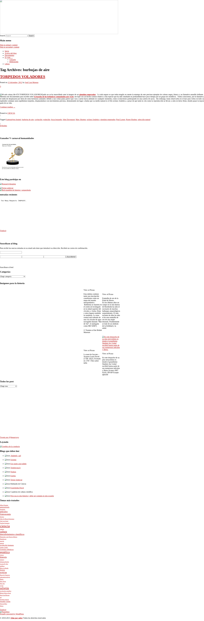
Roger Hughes (131, 120)
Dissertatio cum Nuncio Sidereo (8, 537)
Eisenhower (3, 539)
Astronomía (5, 514)
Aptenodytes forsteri (13, 120)
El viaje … (9, 57)
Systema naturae (4, 599)
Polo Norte (3, 581)
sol (1, 597)
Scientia (13, 460)
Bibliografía (13, 62)
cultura (3, 531)
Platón (1, 579)
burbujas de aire (28, 120)
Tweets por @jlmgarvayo (9, 437)
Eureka (13, 476)
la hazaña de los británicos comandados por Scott (54, 97)
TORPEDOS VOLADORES (22, 76)
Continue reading (7, 107)
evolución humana (7, 545)
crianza (2, 529)
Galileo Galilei (4, 547)
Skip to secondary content (9, 47)
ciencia (5, 526)
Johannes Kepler (4, 561)
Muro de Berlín (4, 568)
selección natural (144, 120)
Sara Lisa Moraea (4, 595)
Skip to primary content (8, 45)
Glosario (12, 60)
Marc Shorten (81, 120)
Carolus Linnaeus (4, 523)
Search (2, 36)
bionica (2, 516)
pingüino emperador (87, 94)
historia (3, 557)
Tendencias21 (15, 468)
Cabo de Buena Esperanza (7, 519)
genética (5, 552)
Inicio (7, 51)
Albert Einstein (4, 505)
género (2, 555)
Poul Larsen (120, 120)
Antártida (2, 509)
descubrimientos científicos (12, 534)
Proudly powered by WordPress (12, 614)
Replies (3, 126)
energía (2, 541)
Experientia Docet (17, 488)
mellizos (2, 566)
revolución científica (5, 591)
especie (2, 543)
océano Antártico (93, 120)
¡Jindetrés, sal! (15, 456)
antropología (4, 507)
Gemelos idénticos (7, 549)
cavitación (38, 120)
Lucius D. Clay (4, 564)
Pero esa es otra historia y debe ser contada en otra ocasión (32, 496)
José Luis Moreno (31, 82)
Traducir (3, 231)
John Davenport (69, 120)
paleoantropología (5, 577)
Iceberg (2, 559)
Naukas (13, 472)
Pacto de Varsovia (5, 575)
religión (4, 588)
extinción (46, 120)
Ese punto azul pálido (18, 464)
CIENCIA (11, 113)
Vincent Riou (3, 603)
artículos (4, 511)
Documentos (9, 55)
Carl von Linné (4, 521)
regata (1, 585)
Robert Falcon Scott (5, 593)
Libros (7, 64)
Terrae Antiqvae (16, 480)
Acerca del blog (11, 53)
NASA (2, 570)
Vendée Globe (5, 601)
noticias (3, 572)
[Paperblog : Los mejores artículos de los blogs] (4, 612)
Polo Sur (2, 583)
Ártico (1, 606)
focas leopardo (56, 120)
